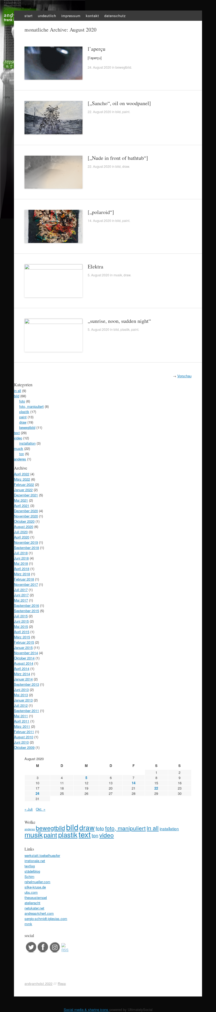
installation (27, 443)
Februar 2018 (24, 579)
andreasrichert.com (39, 913)
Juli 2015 (21, 615)
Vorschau (184, 375)
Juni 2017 (21, 594)
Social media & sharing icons (86, 1009)
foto (22, 401)
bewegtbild (123, 67)
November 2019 (26, 542)
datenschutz (115, 15)
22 (156, 788)
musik (118, 275)
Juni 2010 (21, 742)
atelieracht (32, 902)
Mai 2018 (21, 563)
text (17, 432)
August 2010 (23, 736)
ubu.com (31, 892)
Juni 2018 (21, 558)
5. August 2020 (98, 275)
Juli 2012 (21, 705)
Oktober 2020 (24, 521)
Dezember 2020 (26, 510)
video (18, 437)
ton (21, 453)
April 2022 (21, 473)
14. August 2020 (99, 220)
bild (118, 111)
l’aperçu (96, 48)
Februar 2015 (24, 642)
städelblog (32, 871)
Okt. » (40, 809)
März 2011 (22, 726)
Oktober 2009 (24, 747)
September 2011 (26, 710)
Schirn (29, 876)
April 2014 (21, 668)
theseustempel (35, 897)
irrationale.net (34, 860)
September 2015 (26, 610)
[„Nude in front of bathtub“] (118, 157)
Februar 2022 (24, 484)
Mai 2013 (21, 694)
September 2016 (26, 605)
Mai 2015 (21, 626)
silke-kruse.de (35, 886)
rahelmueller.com (37, 881)
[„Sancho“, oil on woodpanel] (119, 103)
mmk (28, 923)
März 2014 (22, 673)
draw (125, 166)
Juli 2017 (21, 589)
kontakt (92, 15)
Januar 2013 (23, 700)
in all (17, 390)
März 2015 (22, 636)
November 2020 (26, 515)
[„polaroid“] (101, 212)
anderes (20, 458)
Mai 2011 (21, 715)
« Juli (28, 809)
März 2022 (22, 479)
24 (37, 793)
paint (125, 111)
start (28, 15)
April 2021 (21, 505)
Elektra (95, 266)
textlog (29, 865)
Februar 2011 (24, 731)
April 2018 (21, 568)
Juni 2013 (21, 689)
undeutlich (47, 15)
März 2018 (22, 573)
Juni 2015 (21, 621)
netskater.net (34, 908)
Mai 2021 (21, 500)
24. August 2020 (99, 67)
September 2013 (26, 684)
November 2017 (26, 584)
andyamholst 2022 (38, 983)
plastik (125, 329)
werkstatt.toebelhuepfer (42, 855)
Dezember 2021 (26, 494)
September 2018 (26, 547)
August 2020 (23, 526)
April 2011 (21, 721)
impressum (71, 15)
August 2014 (23, 663)
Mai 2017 (21, 600)
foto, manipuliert (31, 406)
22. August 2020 (99, 111)
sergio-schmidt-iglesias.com (45, 918)
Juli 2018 (21, 552)
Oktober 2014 (24, 657)
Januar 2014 (23, 679)
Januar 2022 (23, 489)
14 (133, 782)
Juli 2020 (21, 531)
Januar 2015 (23, 647)
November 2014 (26, 652)
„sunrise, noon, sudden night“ (119, 320)
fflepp (62, 983)
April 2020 (21, 537)
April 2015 (21, 631)
